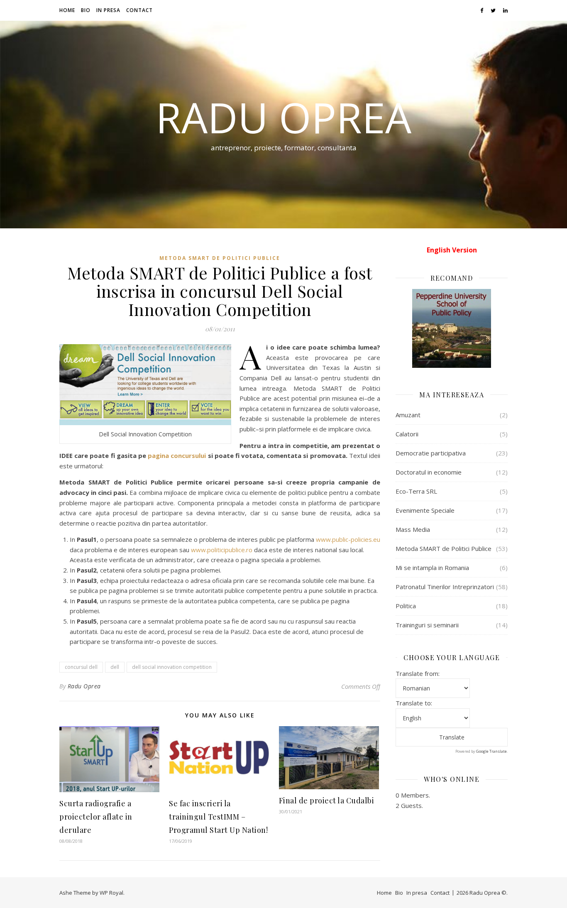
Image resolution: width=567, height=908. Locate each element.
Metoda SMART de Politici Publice (219, 258)
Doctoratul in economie (429, 472)
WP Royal (111, 892)
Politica (406, 606)
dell (114, 667)
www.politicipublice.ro (221, 550)
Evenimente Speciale (425, 510)
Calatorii (407, 434)
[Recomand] (452, 328)
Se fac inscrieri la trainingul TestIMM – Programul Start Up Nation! (218, 816)
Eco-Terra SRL (416, 491)
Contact (139, 10)
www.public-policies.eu (348, 539)
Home (67, 10)
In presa (108, 10)
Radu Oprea (283, 117)
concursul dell (81, 667)
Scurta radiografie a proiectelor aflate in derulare (95, 816)
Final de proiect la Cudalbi (326, 800)
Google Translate (491, 751)
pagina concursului (177, 455)
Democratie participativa (431, 453)
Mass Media (413, 529)
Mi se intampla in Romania (432, 567)
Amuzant (408, 415)
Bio (85, 10)
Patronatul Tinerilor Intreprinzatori (445, 586)
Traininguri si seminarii (427, 625)
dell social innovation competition (172, 667)
